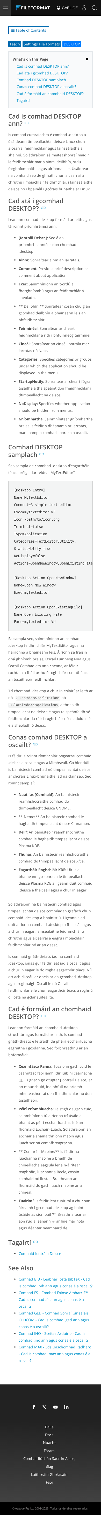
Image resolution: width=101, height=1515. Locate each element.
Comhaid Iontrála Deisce (40, 1253)
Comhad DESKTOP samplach (41, 79)
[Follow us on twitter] (45, 1407)
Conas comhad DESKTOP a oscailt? (46, 86)
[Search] (94, 8)
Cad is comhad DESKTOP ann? (43, 66)
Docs (49, 1434)
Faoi (49, 1482)
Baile (49, 1426)
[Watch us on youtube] (56, 1407)
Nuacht (49, 1442)
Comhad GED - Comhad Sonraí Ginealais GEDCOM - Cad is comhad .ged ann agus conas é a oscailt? (54, 1320)
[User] (84, 8)
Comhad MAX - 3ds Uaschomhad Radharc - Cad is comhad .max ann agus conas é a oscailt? (55, 1353)
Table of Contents (30, 30)
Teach (15, 44)
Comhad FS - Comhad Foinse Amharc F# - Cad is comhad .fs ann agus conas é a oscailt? (54, 1299)
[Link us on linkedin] (67, 1407)
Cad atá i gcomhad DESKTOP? (42, 73)
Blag (49, 1466)
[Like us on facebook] (34, 1407)
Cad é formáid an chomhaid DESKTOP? (50, 93)
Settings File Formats (42, 44)
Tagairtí (23, 100)
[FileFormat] (34, 8)
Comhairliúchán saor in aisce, (49, 1458)
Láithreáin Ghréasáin (49, 1474)
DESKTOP (72, 44)
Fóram (49, 1450)
